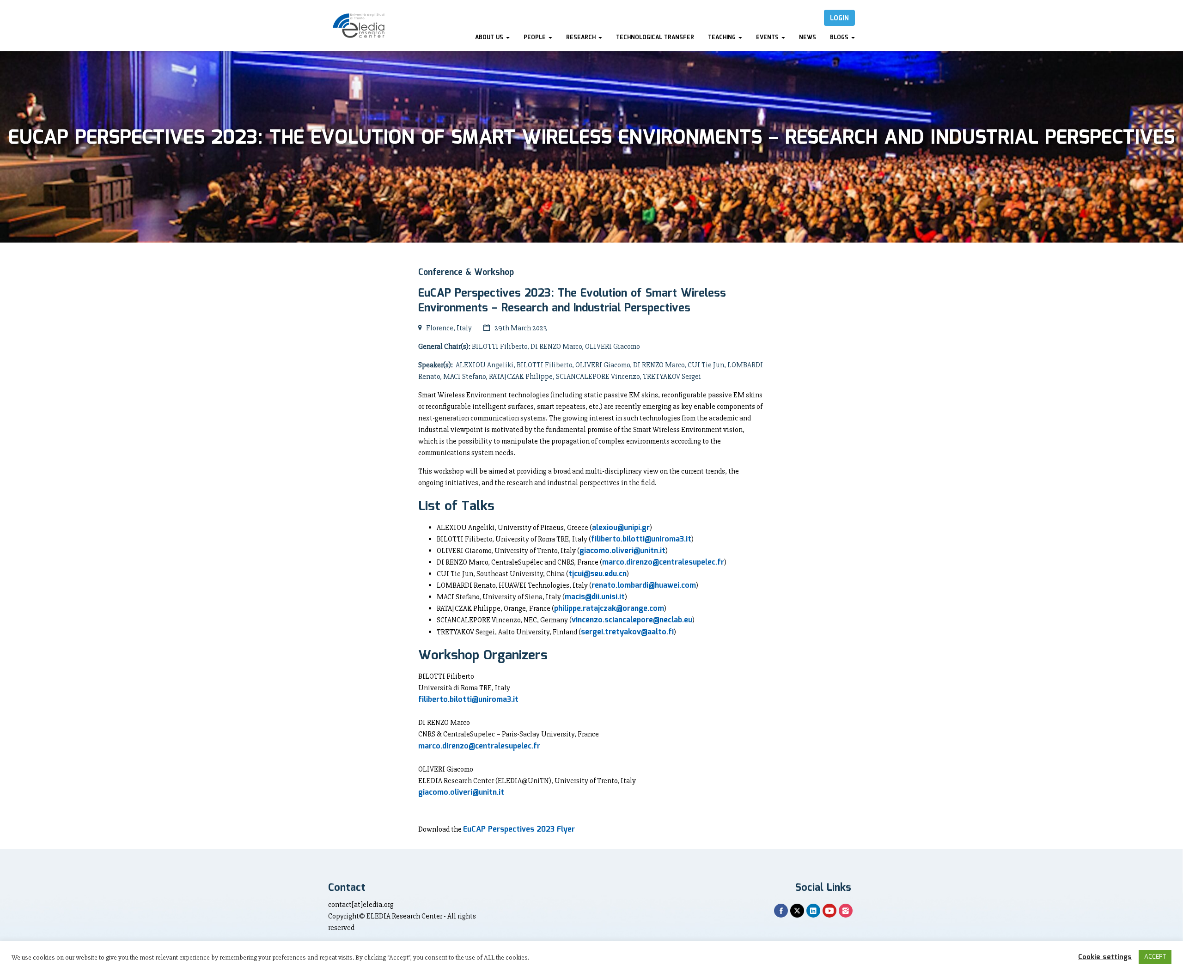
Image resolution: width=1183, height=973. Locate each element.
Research (582, 37)
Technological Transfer (655, 37)
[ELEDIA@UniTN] (358, 25)
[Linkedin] (813, 911)
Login (839, 18)
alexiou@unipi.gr (621, 528)
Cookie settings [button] (1105, 957)
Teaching (723, 37)
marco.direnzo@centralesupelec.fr (663, 562)
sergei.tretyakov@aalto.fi (627, 632)
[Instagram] (846, 911)
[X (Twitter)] (797, 911)
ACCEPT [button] (1155, 957)
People (536, 37)
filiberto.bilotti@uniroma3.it (641, 539)
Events (768, 37)
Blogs (840, 37)
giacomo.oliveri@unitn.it (622, 551)
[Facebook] (781, 911)
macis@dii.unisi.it (595, 597)
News (807, 37)
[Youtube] (829, 911)
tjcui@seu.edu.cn (597, 574)
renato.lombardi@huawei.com (644, 585)
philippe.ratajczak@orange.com (609, 608)
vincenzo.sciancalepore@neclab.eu (632, 620)
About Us (490, 37)
